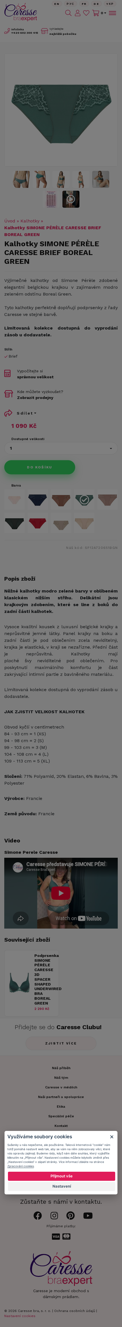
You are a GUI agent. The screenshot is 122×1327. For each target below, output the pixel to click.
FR (84, 3)
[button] (61, 448)
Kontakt (61, 1126)
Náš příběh (61, 1068)
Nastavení (61, 1186)
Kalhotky (29, 221)
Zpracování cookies (20, 1166)
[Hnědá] (61, 499)
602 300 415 (24, 32)
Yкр (110, 3)
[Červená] (37, 522)
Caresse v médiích (61, 1087)
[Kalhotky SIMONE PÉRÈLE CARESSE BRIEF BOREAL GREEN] (51, 199)
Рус (70, 3)
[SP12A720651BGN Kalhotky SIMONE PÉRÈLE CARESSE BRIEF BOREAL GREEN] (61, 110)
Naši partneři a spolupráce (61, 1097)
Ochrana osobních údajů (74, 1311)
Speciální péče (61, 1116)
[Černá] (14, 522)
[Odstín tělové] (107, 499)
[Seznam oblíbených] (86, 13)
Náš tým (61, 1078)
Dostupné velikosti (27, 439)
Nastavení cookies (19, 1316)
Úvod (9, 221)
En (57, 3)
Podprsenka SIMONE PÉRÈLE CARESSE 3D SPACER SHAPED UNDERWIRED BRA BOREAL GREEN (45, 979)
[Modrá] (37, 499)
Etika (61, 1107)
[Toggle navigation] (112, 13)
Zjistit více (61, 1043)
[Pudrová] (14, 499)
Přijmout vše (62, 1176)
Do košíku (39, 467)
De (96, 3)
